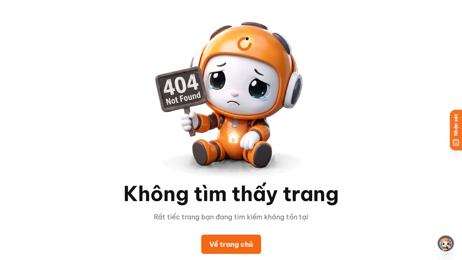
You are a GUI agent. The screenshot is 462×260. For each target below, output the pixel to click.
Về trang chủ (231, 244)
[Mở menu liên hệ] (445, 243)
